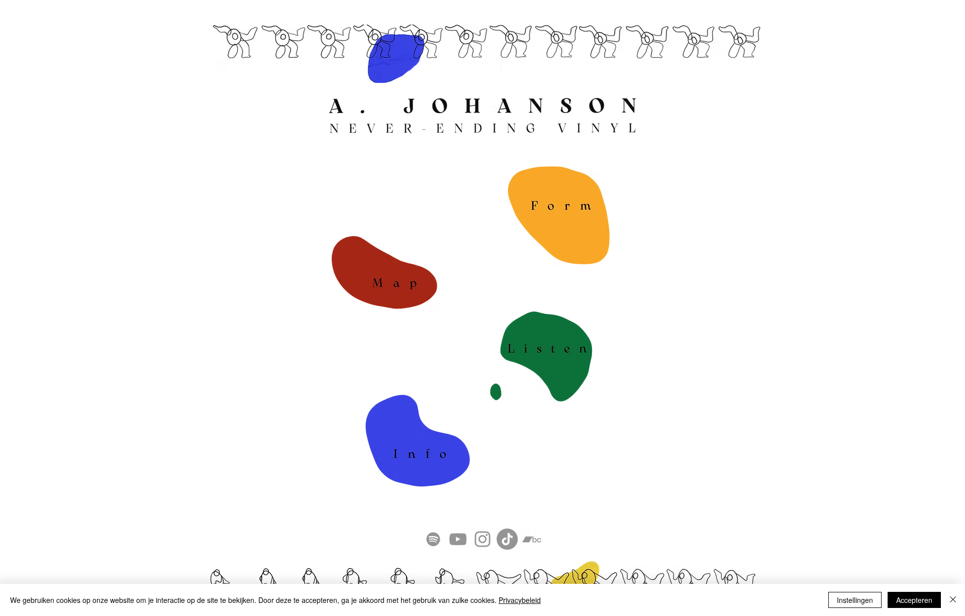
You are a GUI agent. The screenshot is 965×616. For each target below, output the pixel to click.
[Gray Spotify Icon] (433, 539)
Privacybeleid (520, 600)
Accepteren (914, 600)
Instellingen (855, 600)
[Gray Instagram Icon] (482, 539)
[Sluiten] (953, 600)
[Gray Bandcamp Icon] (531, 539)
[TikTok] (507, 539)
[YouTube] (457, 539)
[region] (383, 272)
